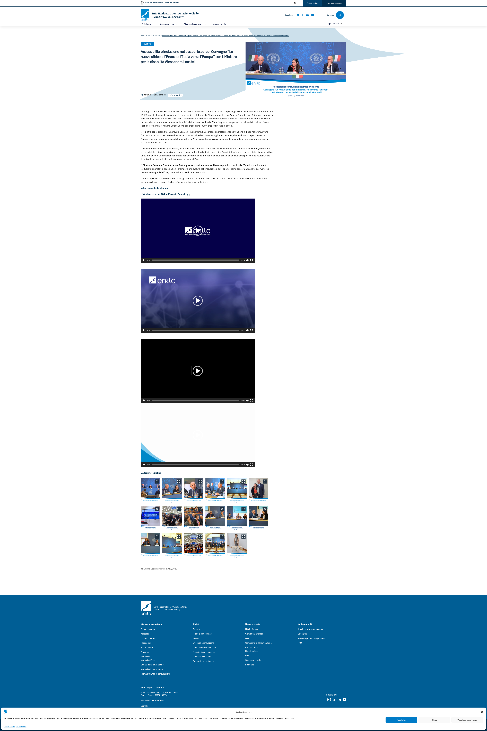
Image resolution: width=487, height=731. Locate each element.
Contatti (144, 706)
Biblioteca (249, 665)
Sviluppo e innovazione (203, 643)
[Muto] (247, 260)
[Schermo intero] (251, 260)
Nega (434, 720)
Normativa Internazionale (152, 669)
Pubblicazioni (251, 647)
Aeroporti (145, 634)
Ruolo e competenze (202, 634)
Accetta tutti (401, 720)
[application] (198, 231)
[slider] (195, 260)
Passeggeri (146, 643)
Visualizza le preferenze (467, 720)
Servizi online (312, 3)
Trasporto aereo (148, 638)
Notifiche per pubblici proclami (311, 638)
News (247, 638)
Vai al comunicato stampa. (155, 188)
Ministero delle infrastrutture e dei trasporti (162, 2)
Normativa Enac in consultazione (155, 674)
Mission (196, 638)
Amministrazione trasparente (310, 629)
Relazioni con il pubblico (204, 652)
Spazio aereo (147, 647)
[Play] (144, 260)
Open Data (302, 634)
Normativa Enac (148, 660)
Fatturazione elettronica (203, 661)
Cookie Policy (9, 727)
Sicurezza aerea (148, 629)
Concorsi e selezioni (202, 657)
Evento (147, 44)
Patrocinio (197, 629)
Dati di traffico (251, 651)
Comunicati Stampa (254, 634)
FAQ (300, 643)
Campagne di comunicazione (258, 643)
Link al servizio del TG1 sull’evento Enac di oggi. (166, 194)
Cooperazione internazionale (206, 647)
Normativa (145, 657)
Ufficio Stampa (251, 629)
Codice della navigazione (152, 665)
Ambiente (145, 652)
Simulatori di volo (253, 660)
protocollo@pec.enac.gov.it (153, 700)
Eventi (248, 656)
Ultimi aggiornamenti (334, 3)
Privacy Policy (21, 727)
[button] (482, 712)
